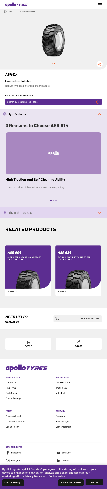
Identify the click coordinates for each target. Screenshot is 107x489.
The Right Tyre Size (20, 212)
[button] (52, 63)
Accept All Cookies (70, 483)
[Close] (102, 469)
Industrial (60, 393)
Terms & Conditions (15, 421)
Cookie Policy (12, 426)
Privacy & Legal (13, 416)
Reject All (94, 482)
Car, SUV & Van (63, 382)
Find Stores (11, 393)
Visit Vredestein (63, 426)
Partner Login (62, 421)
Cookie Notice (57, 476)
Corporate (60, 416)
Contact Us (11, 382)
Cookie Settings (13, 398)
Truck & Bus (61, 388)
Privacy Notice (33, 476)
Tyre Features (17, 114)
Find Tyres (11, 388)
